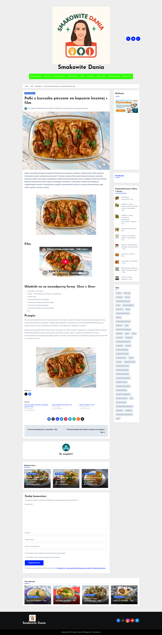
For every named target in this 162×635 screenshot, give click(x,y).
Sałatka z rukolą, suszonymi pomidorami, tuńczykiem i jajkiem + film (129, 219)
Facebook (119, 176)
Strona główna (35, 76)
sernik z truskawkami (123, 394)
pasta (134, 333)
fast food (119, 309)
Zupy (82, 76)
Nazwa (28, 533)
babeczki (127, 293)
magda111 (33, 108)
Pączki (131, 358)
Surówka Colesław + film (36, 601)
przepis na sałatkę (122, 353)
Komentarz (29, 504)
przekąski (119, 345)
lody (126, 325)
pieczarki (119, 337)
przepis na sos (121, 358)
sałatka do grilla (129, 362)
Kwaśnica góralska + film (66, 601)
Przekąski (90, 76)
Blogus (86, 632)
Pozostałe (127, 76)
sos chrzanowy (121, 402)
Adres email (29, 539)
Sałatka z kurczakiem (123, 378)
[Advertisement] (127, 141)
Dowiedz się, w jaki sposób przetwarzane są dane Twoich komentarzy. (81, 568)
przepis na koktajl (122, 349)
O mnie (47, 76)
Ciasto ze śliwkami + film (123, 601)
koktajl (118, 317)
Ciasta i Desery (59, 76)
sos (131, 398)
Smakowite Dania (81, 67)
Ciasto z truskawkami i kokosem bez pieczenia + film (129, 247)
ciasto (127, 297)
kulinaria (119, 325)
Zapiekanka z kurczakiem (124, 414)
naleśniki (119, 333)
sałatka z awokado (122, 370)
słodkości (129, 410)
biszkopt (119, 297)
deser (118, 305)
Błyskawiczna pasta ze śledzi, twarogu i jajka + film (129, 270)
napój (127, 333)
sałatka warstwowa (122, 366)
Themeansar (96, 632)
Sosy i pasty (101, 76)
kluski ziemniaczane (122, 313)
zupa (118, 418)
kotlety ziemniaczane (123, 321)
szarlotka (119, 410)
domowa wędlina (128, 305)
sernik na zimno (121, 390)
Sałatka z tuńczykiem (123, 386)
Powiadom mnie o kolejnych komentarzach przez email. (45, 553)
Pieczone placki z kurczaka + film (62, 405)
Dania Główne (73, 76)
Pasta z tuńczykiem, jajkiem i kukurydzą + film (129, 238)
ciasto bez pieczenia (123, 301)
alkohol (118, 293)
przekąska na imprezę (123, 341)
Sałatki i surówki (114, 76)
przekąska (129, 337)
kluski (128, 309)
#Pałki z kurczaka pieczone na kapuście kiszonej (72, 108)
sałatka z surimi (121, 382)
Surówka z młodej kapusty (124, 406)
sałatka (118, 362)
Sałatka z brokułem (122, 374)
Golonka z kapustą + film (86, 405)
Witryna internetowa (32, 546)
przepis (128, 345)
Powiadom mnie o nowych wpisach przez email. (43, 557)
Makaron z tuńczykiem (123, 329)
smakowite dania (121, 398)
